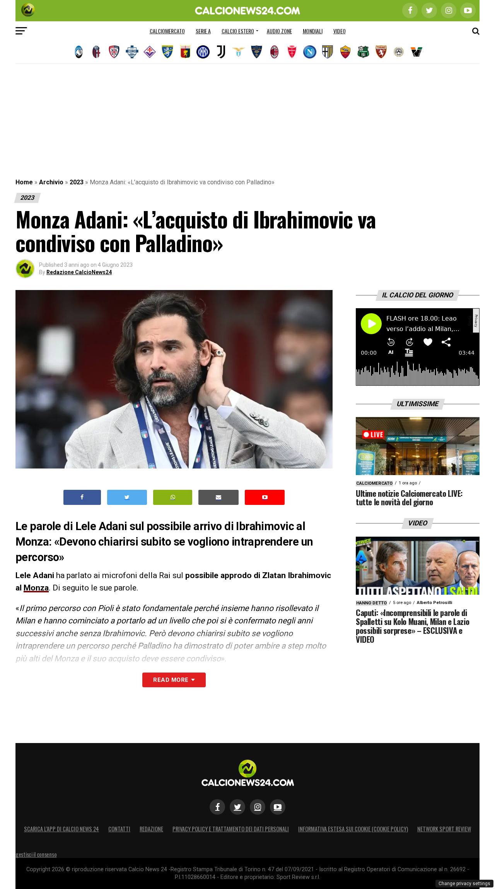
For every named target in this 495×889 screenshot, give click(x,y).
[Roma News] (345, 51)
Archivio (51, 182)
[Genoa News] (185, 51)
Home (24, 182)
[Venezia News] (416, 51)
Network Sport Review (444, 829)
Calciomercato (167, 31)
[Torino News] (381, 51)
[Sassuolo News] (363, 51)
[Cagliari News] (114, 51)
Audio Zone (279, 31)
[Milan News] (274, 51)
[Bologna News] (96, 51)
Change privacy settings (464, 883)
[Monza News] (292, 51)
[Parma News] (327, 51)
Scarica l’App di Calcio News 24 (61, 829)
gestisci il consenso (35, 854)
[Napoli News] (310, 51)
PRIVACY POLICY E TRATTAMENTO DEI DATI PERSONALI (230, 829)
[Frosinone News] (167, 51)
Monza (36, 587)
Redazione (151, 829)
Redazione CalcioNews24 (79, 272)
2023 (77, 182)
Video (339, 31)
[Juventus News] (221, 51)
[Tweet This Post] (127, 497)
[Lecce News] (256, 51)
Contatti (119, 829)
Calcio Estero (238, 31)
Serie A (203, 31)
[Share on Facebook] (82, 497)
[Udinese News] (399, 51)
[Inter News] (203, 51)
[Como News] (132, 51)
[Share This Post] (173, 497)
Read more (170, 679)
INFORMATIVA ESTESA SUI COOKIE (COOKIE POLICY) (353, 829)
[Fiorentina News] (150, 51)
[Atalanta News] (78, 51)
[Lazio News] (239, 51)
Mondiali (313, 31)
